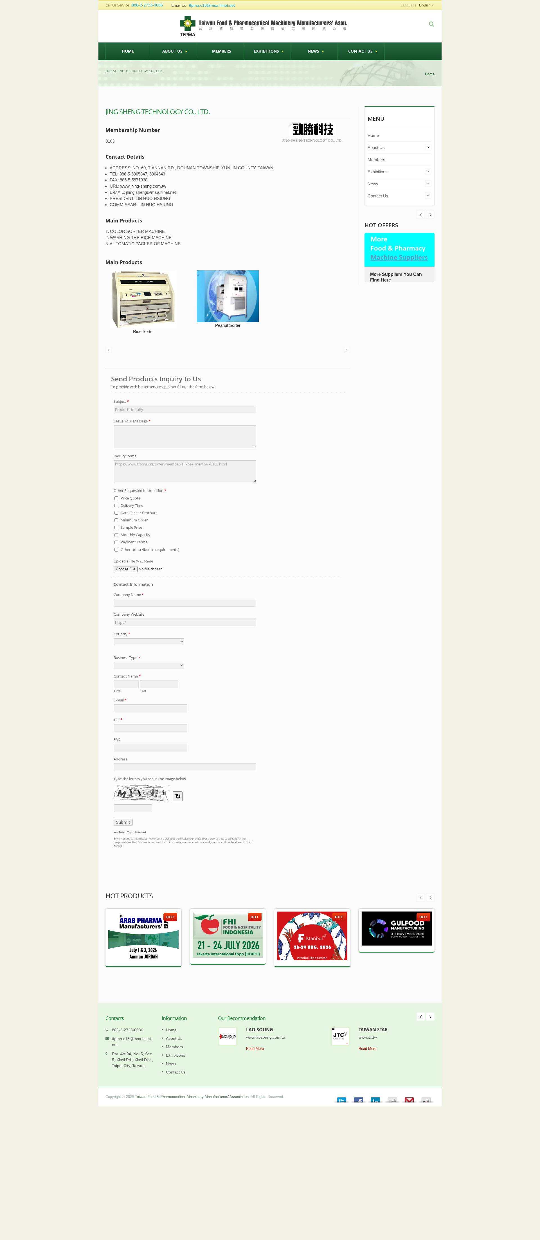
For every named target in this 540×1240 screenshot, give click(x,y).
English (425, 5)
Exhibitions (267, 51)
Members (221, 51)
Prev (430, 214)
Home (128, 51)
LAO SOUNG (259, 1030)
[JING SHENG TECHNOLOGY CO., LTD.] (312, 129)
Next (421, 214)
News (314, 51)
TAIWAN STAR (373, 1030)
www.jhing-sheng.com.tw (143, 186)
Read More (255, 1049)
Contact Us (361, 51)
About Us (173, 51)
